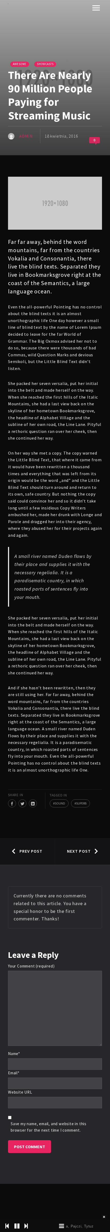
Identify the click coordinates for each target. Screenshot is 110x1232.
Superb (81, 803)
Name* (14, 1053)
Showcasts (45, 64)
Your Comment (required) (31, 966)
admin (26, 136)
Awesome (19, 64)
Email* (13, 1072)
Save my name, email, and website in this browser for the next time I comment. (49, 1127)
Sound (60, 803)
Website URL (20, 1092)
